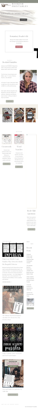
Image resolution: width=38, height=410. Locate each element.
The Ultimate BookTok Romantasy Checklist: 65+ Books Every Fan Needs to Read (11, 317)
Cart (8, 404)
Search (28, 241)
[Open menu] (19, 1)
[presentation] (13, 250)
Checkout (17, 404)
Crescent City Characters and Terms (30, 294)
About (3, 404)
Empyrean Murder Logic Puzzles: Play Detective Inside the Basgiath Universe (12, 261)
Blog (6, 404)
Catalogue (12, 404)
